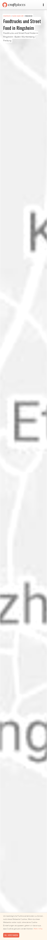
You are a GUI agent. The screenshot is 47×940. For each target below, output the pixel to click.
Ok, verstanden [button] (11, 935)
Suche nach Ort (18, 16)
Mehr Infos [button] (38, 929)
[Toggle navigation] (43, 5)
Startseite (7, 16)
